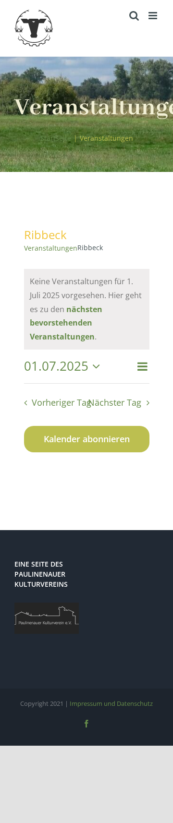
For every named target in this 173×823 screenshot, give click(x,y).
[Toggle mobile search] (134, 16)
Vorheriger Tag (61, 402)
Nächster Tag (114, 402)
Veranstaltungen (50, 248)
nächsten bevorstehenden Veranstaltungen (66, 323)
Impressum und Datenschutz (111, 703)
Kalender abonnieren (87, 439)
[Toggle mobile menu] (153, 16)
